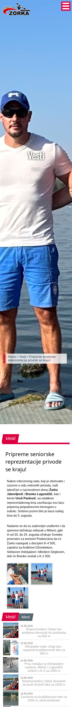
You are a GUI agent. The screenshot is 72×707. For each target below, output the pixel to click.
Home (12, 356)
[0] (17, 573)
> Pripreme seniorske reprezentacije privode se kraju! (32, 358)
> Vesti (22, 356)
